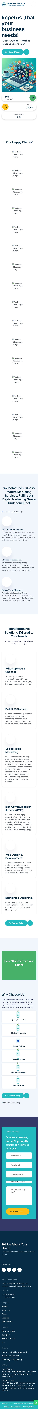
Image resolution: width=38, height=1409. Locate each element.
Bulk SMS (6, 1335)
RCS (3, 1343)
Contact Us (7, 1322)
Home (4, 1307)
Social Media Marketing (13, 751)
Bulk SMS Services (16, 709)
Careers (5, 1318)
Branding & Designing (12, 1360)
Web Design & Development (14, 856)
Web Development (10, 1356)
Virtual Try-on (8, 1339)
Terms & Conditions (12, 1407)
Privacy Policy (28, 1407)
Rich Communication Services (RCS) (18, 809)
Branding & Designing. (19, 898)
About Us (6, 1310)
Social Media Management (14, 1352)
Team (4, 1314)
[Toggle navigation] (33, 4)
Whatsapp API (8, 1331)
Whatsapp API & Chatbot (15, 670)
